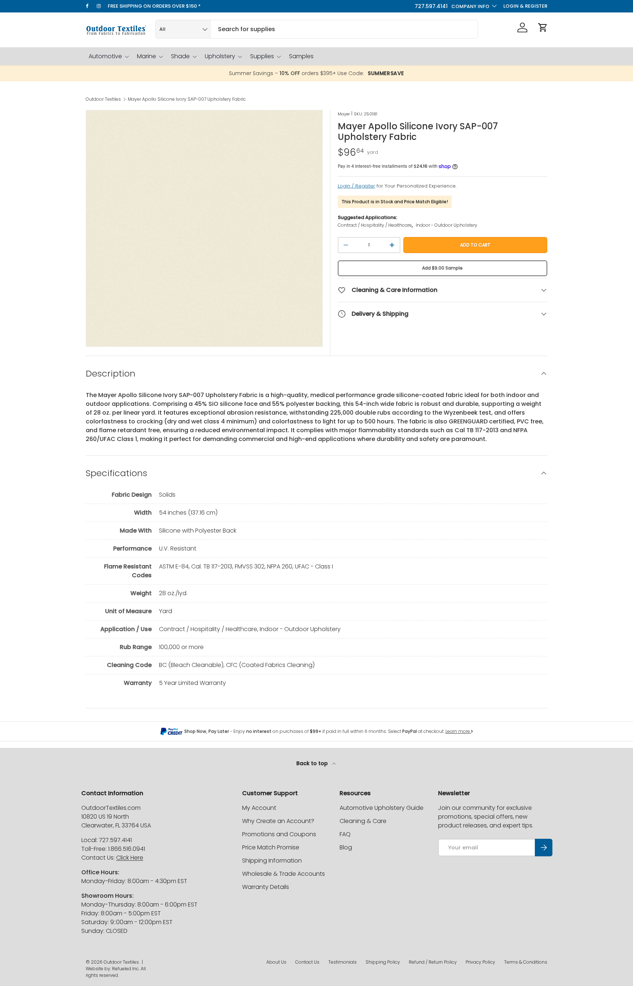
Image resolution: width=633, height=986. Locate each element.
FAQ (345, 834)
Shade (180, 56)
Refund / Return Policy (433, 962)
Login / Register (356, 185)
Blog (346, 847)
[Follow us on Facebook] (91, 6)
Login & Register (525, 6)
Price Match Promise (270, 847)
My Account (259, 808)
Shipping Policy (383, 962)
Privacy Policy (480, 962)
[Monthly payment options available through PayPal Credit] (171, 731)
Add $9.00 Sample (442, 268)
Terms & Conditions (525, 962)
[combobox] (317, 29)
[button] (543, 27)
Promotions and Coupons (279, 834)
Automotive (105, 56)
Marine (146, 56)
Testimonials (342, 962)
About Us (276, 962)
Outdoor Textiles (103, 99)
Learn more (458, 731)
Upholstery (220, 56)
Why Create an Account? (278, 821)
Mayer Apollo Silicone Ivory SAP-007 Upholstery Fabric (187, 99)
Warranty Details (265, 887)
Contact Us (307, 962)
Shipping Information (272, 860)
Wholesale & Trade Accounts (283, 874)
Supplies (262, 56)
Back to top (312, 763)
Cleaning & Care (363, 821)
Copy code (389, 73)
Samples (301, 56)
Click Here (129, 857)
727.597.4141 (431, 6)
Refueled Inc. (126, 968)
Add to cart (475, 245)
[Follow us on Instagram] (102, 6)
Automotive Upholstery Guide (381, 808)
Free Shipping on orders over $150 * (154, 6)
